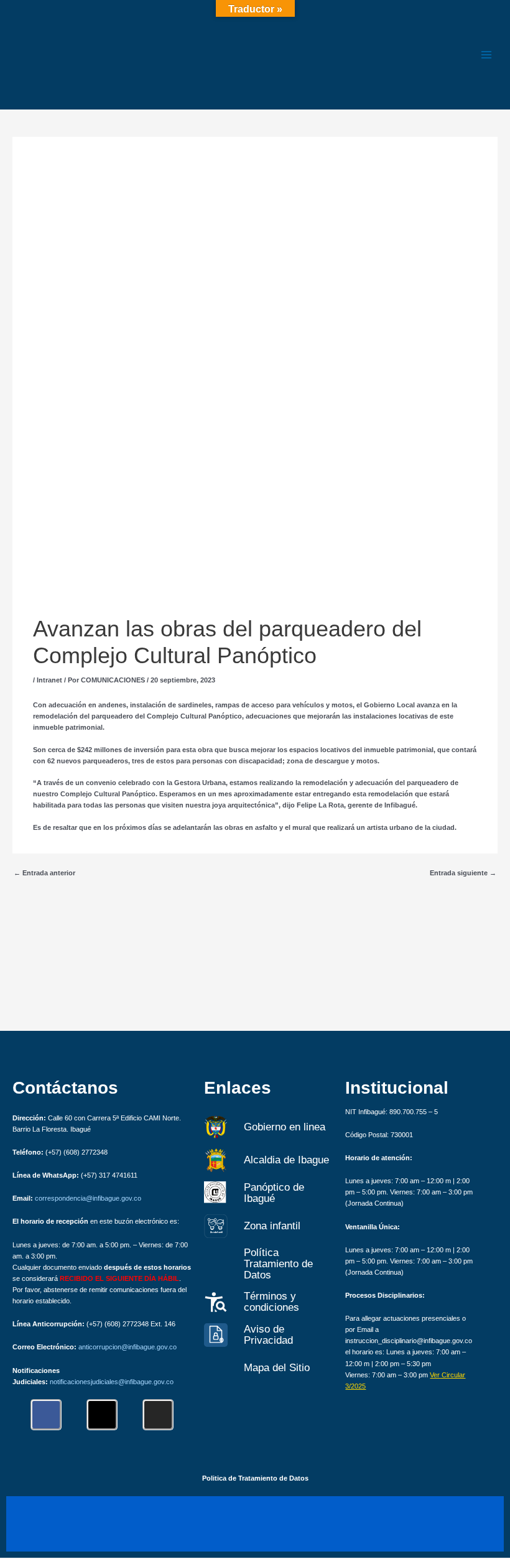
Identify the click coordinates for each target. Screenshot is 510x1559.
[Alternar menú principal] (486, 55)
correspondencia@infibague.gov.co (88, 1198)
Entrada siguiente (463, 873)
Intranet (49, 680)
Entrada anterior (44, 873)
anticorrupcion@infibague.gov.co (127, 1347)
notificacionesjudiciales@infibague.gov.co (112, 1381)
